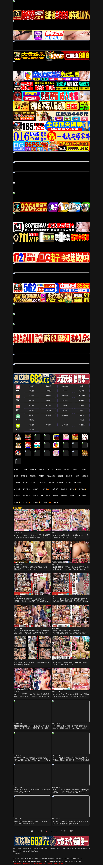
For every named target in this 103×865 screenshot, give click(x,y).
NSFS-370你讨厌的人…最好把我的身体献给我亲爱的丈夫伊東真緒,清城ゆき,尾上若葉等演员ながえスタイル (70, 601)
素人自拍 (81, 391)
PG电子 (58, 469)
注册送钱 (67, 469)
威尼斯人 (17, 469)
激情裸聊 (64, 489)
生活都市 (31, 425)
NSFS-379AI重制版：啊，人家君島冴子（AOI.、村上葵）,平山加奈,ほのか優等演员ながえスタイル (32, 601)
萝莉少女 (81, 386)
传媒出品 (31, 420)
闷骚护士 (81, 410)
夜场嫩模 (60, 482)
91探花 (48, 400)
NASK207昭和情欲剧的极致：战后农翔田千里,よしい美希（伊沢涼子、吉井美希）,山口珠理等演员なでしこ (32, 632)
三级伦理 (31, 391)
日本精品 (48, 391)
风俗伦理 (81, 425)
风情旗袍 (31, 410)
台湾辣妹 (31, 396)
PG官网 (25, 469)
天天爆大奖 (26, 496)
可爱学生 (65, 405)
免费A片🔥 (26, 502)
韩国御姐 (48, 396)
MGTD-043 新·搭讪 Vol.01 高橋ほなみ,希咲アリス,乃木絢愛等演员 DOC (31, 822)
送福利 (84, 469)
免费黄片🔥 (47, 502)
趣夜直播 (51, 482)
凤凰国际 (41, 476)
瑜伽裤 (65, 410)
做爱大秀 (64, 496)
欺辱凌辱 (31, 400)
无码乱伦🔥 (83, 489)
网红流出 (65, 400)
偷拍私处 (43, 482)
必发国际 (69, 482)
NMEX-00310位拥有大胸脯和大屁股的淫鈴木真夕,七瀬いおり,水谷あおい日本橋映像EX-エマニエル (71, 569)
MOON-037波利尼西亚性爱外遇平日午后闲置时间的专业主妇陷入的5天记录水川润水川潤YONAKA (31, 728)
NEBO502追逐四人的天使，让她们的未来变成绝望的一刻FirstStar (32, 663)
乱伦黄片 (34, 482)
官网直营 (42, 469)
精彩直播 (69, 476)
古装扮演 (31, 405)
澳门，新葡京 (45, 496)
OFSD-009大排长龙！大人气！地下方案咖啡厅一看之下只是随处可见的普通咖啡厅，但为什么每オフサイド (32, 537)
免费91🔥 (17, 502)
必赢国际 (33, 476)
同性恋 (82, 420)
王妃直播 (25, 482)
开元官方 (17, 496)
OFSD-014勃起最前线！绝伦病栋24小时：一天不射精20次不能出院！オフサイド (70, 536)
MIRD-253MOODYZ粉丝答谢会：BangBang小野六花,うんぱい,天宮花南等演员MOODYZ (71, 790)
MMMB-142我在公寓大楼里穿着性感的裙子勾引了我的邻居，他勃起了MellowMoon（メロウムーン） (32, 760)
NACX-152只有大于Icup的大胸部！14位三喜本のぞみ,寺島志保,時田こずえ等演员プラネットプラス (71, 696)
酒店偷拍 (85, 476)
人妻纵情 (65, 425)
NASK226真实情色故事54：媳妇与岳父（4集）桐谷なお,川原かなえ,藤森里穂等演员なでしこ (70, 632)
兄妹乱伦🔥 (37, 502)
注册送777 (75, 469)
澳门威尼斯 (82, 496)
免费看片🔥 (45, 489)
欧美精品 (65, 386)
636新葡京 (55, 489)
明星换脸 (48, 410)
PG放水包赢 (51, 476)
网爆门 (82, 415)
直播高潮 (60, 476)
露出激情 (48, 415)
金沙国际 (35, 496)
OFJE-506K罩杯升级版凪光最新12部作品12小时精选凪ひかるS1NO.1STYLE (31, 568)
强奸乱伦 (48, 386)
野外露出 (81, 400)
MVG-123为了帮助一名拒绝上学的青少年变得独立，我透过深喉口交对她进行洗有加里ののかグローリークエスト (32, 696)
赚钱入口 (56, 502)
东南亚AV (82, 396)
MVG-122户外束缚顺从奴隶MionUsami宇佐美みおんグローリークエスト (70, 663)
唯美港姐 (65, 396)
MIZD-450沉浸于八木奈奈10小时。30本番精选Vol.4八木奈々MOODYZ (32, 790)
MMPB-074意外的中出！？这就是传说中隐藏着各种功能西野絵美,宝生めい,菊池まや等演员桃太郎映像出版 (70, 728)
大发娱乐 (17, 489)
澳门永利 (50, 469)
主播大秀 (17, 482)
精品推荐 (31, 386)
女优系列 (48, 405)
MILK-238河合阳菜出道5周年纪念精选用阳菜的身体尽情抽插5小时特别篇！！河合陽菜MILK (71, 759)
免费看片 (56, 496)
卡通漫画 (31, 415)
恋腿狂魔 (81, 405)
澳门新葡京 (77, 482)
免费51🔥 (73, 489)
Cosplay (65, 391)
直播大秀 (73, 496)
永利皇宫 (35, 489)
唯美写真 (65, 415)
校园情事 (48, 425)
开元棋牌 (33, 469)
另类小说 (31, 429)
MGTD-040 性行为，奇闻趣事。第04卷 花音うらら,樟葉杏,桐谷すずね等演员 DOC (70, 822)
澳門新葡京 (26, 489)
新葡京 (16, 476)
